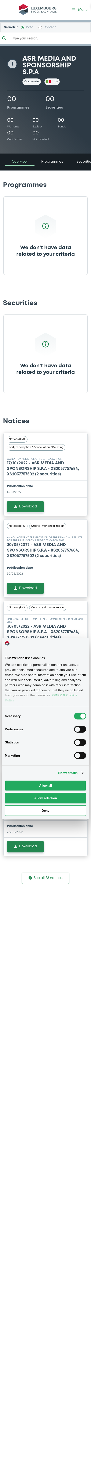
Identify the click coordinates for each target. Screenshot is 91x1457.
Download (28, 506)
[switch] (80, 729)
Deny (45, 810)
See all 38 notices (48, 878)
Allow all (45, 785)
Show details (67, 772)
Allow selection (45, 798)
